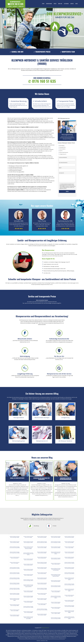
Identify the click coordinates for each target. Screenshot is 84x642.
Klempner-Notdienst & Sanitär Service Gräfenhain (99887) (42, 599)
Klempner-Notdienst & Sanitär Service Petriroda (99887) (69, 601)
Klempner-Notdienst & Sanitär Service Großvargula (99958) (42, 563)
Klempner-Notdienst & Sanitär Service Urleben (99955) (56, 564)
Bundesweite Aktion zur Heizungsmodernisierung (65, 478)
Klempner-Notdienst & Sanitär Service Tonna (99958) (14, 563)
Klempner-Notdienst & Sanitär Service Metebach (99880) (42, 614)
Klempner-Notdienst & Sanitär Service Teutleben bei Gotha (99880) (69, 611)
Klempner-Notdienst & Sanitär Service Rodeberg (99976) (69, 558)
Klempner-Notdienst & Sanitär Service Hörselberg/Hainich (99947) (69, 578)
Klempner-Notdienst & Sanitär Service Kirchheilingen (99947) (28, 580)
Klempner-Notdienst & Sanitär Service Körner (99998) (28, 537)
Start (43, 3)
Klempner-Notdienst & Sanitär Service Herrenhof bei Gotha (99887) (14, 599)
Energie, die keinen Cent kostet (17, 478)
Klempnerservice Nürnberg (36, 637)
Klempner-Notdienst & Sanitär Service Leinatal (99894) (56, 591)
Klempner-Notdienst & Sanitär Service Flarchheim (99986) (42, 547)
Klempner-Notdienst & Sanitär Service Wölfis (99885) (42, 604)
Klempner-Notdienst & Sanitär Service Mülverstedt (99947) (56, 581)
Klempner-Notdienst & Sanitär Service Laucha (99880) (14, 610)
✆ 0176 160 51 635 (42, 81)
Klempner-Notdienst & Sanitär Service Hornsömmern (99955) (69, 563)
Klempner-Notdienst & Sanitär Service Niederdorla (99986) (56, 547)
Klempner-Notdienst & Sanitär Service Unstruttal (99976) (69, 552)
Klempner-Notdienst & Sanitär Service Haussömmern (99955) (14, 573)
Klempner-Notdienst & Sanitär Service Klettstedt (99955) (42, 573)
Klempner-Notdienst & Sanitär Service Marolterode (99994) (69, 537)
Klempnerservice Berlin (19, 633)
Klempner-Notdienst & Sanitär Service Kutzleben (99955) (28, 564)
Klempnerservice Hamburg (30, 633)
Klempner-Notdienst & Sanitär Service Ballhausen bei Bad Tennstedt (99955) (56, 569)
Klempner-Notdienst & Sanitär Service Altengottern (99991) (28, 542)
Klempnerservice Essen (40, 634)
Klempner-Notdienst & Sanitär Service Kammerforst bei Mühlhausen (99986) (28, 547)
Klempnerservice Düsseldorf (16, 634)
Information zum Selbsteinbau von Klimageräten (41, 478)
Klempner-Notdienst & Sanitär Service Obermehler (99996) (56, 537)
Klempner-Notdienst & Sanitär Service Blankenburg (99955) (69, 568)
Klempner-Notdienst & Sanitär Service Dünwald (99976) (42, 558)
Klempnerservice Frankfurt (63, 633)
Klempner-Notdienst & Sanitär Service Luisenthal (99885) (56, 603)
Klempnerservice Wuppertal (49, 636)
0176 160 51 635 (15, 3)
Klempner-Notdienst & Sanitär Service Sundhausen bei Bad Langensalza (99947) (28, 585)
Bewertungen (49, 3)
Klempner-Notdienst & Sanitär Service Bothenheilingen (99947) (14, 578)
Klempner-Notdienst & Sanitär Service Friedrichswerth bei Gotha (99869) (28, 617)
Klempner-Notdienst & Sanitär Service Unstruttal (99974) (28, 559)
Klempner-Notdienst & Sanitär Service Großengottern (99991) (56, 542)
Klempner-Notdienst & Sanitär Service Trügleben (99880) (56, 613)
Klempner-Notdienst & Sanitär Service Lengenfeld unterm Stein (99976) (28, 553)
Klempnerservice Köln (53, 633)
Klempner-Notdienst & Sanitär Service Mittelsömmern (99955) (15, 568)
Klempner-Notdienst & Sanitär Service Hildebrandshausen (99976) (56, 553)
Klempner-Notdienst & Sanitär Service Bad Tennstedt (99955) (69, 573)
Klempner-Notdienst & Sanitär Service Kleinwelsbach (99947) (56, 586)
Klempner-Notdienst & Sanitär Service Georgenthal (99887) (28, 596)
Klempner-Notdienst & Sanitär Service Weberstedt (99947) (42, 578)
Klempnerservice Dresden (72, 634)
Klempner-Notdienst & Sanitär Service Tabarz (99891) (69, 596)
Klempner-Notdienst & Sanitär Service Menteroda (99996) (42, 537)
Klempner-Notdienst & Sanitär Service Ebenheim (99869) (14, 615)
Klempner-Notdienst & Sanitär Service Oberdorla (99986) (42, 552)
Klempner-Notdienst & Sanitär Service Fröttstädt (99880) (28, 612)
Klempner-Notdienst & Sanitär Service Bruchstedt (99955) (28, 570)
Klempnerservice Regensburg (24, 637)
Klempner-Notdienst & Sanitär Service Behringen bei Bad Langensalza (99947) (56, 575)
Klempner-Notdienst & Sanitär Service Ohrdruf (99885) (28, 602)
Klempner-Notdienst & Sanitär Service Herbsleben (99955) (42, 568)
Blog (46, 640)
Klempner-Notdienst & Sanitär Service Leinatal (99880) (56, 608)
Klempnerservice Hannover (13, 636)
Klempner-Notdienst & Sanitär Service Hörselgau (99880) (14, 605)
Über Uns (60, 3)
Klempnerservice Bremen (50, 634)
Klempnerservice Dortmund (28, 634)
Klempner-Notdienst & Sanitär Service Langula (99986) (69, 547)
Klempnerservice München (42, 633)
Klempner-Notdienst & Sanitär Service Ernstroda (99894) (28, 591)
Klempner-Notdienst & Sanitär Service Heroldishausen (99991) (42, 542)
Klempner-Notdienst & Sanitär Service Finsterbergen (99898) (42, 589)
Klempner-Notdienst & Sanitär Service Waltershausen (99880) (28, 607)
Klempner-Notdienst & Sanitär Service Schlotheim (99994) (14, 542)
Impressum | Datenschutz (41, 640)
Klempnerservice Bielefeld (60, 636)
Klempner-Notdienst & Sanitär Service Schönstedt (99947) (42, 583)
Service (72, 3)
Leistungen (66, 3)
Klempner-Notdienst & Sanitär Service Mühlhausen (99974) (56, 558)
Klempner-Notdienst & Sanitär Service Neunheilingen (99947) (14, 583)
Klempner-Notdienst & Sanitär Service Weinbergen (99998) (14, 537)
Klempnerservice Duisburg (25, 636)
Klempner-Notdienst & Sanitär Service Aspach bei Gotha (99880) (42, 609)
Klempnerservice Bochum (36, 636)
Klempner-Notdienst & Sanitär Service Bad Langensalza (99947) (14, 589)
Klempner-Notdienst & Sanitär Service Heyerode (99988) (69, 542)
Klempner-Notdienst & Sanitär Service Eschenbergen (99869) (56, 618)
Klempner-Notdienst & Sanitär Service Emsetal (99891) (42, 594)
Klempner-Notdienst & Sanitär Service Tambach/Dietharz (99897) (69, 590)
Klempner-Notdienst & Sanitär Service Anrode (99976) (14, 558)
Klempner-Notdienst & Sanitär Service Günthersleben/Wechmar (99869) (69, 617)
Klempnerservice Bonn (71, 636)
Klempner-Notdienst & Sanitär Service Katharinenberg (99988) (15, 547)
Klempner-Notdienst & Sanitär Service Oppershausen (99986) (14, 552)
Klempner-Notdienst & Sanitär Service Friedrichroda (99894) (14, 594)
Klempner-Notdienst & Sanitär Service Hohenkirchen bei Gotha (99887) (56, 597)
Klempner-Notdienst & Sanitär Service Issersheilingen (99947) (69, 584)
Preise (55, 3)
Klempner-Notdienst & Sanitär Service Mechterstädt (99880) (69, 606)
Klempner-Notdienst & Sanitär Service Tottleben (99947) (28, 575)
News (76, 3)
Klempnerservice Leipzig (61, 634)
